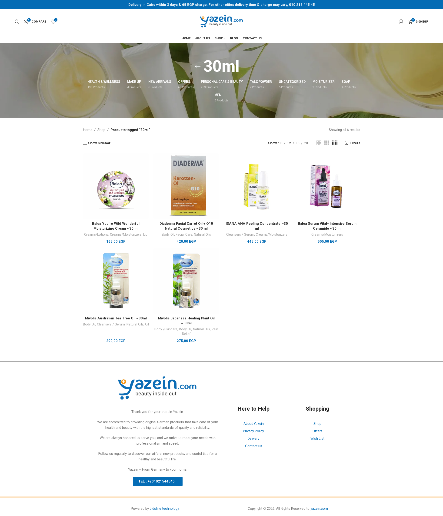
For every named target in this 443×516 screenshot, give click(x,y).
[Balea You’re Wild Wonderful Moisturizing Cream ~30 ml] (116, 186)
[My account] (401, 21)
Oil (147, 324)
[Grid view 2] (318, 143)
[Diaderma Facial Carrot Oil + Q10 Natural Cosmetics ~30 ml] (186, 186)
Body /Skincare (165, 329)
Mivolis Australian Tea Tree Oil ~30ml (116, 318)
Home (87, 130)
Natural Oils (202, 234)
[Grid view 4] (334, 143)
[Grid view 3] (326, 143)
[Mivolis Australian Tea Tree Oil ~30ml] (116, 281)
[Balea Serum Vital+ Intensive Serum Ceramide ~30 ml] (327, 186)
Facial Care (184, 234)
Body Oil (168, 234)
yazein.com (319, 508)
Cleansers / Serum (240, 234)
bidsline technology (164, 508)
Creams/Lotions (96, 234)
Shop (101, 130)
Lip (145, 234)
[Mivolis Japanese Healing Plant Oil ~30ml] (186, 281)
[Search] (17, 21)
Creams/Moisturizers (126, 234)
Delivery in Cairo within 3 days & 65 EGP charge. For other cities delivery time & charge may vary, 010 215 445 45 (221, 5)
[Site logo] (221, 21)
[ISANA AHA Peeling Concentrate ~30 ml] (257, 186)
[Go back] (197, 66)
